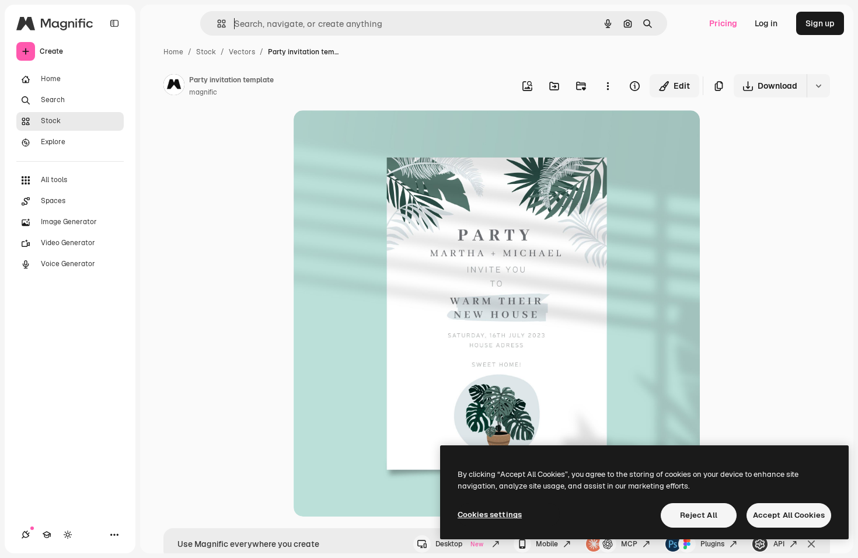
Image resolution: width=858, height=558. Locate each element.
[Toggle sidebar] (114, 23)
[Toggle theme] (67, 534)
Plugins (712, 544)
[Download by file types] (818, 85)
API (778, 544)
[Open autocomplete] (217, 23)
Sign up (820, 23)
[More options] (607, 85)
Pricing (723, 23)
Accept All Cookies (789, 515)
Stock (206, 52)
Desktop (459, 544)
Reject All (698, 515)
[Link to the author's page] (173, 86)
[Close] (811, 544)
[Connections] (25, 534)
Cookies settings (490, 514)
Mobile (547, 544)
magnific (203, 92)
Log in (766, 23)
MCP (629, 544)
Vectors (242, 52)
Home (173, 52)
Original (368, 132)
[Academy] (46, 534)
